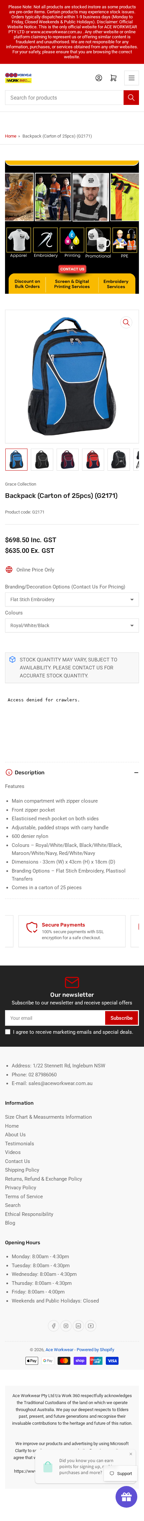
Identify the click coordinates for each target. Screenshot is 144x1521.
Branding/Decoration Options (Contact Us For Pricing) (65, 587)
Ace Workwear (59, 1349)
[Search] (131, 98)
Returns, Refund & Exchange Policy (43, 1179)
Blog (10, 1223)
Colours (14, 613)
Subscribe (122, 1018)
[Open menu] (131, 78)
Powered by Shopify (95, 1349)
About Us (15, 1135)
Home (10, 136)
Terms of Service (24, 1197)
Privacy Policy (20, 1188)
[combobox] (72, 97)
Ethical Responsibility (29, 1214)
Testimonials (19, 1144)
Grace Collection (20, 484)
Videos (13, 1152)
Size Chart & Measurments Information (48, 1117)
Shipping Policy (22, 1170)
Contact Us (17, 1161)
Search (12, 1205)
